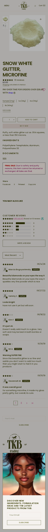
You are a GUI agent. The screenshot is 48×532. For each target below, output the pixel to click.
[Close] (41, 456)
